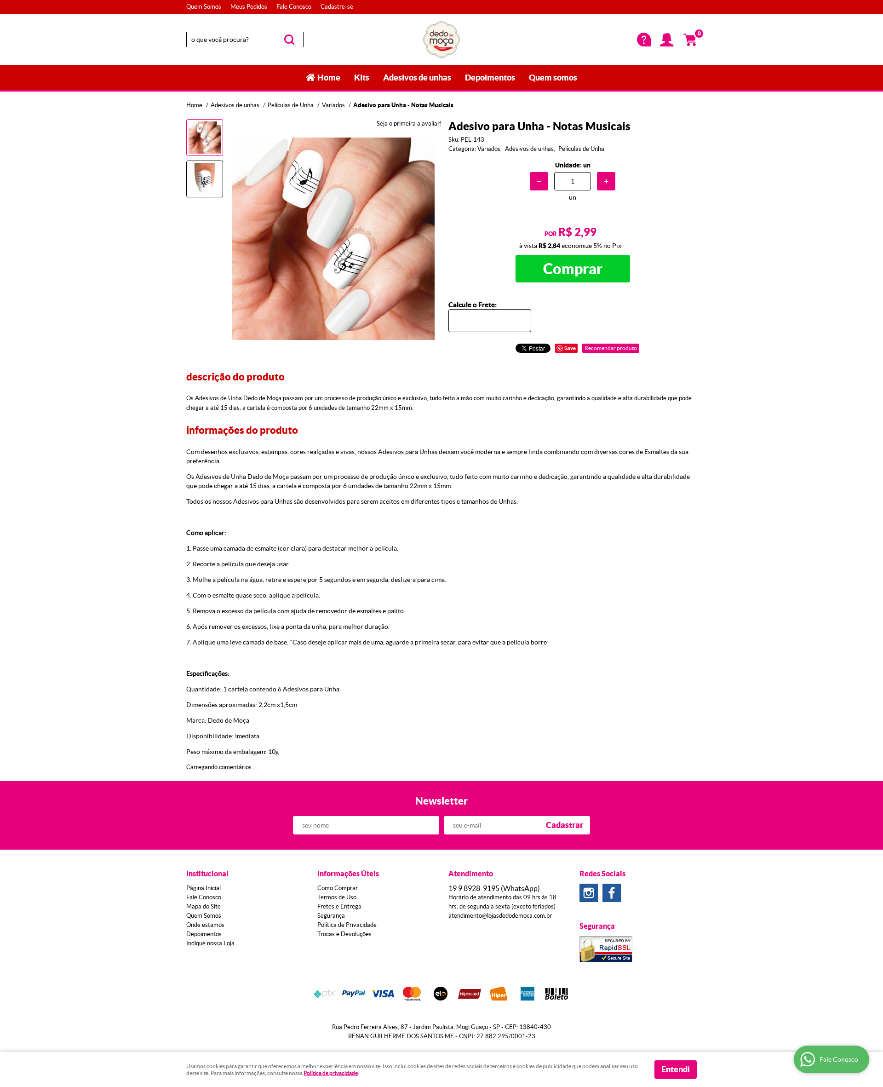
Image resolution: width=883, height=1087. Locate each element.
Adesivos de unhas (417, 77)
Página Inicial (203, 888)
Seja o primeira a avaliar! (409, 123)
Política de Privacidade (347, 924)
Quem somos (553, 77)
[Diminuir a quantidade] (539, 181)
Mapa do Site (203, 906)
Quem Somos (203, 6)
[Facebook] (611, 893)
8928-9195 (494, 888)
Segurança (331, 915)
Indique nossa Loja (210, 943)
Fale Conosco (293, 6)
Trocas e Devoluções (344, 934)
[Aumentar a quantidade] (606, 181)
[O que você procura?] (289, 39)
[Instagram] (588, 893)
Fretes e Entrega (339, 906)
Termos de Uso (336, 897)
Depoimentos (490, 77)
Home (328, 77)
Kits (361, 77)
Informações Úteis (348, 873)
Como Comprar (337, 888)
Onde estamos (205, 924)
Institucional (207, 873)
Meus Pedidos (248, 6)
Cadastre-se (337, 6)
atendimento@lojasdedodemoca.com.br (500, 915)
